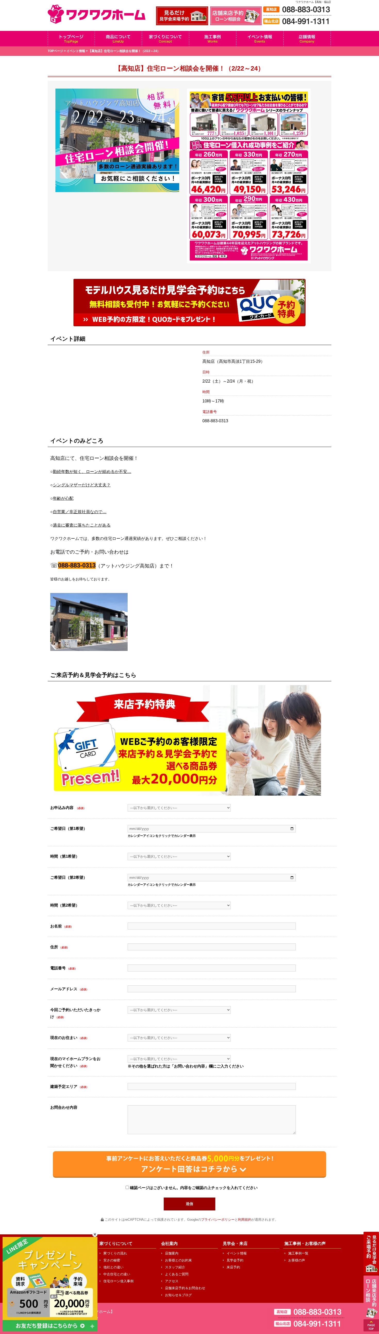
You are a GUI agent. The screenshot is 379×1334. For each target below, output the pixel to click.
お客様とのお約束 (178, 1260)
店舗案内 (171, 1253)
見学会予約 (235, 1260)
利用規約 (244, 1219)
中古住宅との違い (116, 1274)
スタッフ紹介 (175, 1267)
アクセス (171, 1281)
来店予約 (233, 1267)
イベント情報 (76, 51)
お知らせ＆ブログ (178, 1295)
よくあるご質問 (176, 1274)
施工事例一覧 (298, 1253)
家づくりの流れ (115, 1253)
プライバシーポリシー (218, 1219)
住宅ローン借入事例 (118, 1281)
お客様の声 (296, 1260)
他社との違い (113, 1267)
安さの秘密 (111, 1260)
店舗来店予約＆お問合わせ (185, 1288)
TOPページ (55, 51)
